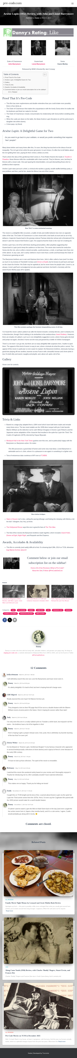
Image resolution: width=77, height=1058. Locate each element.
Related (14, 92)
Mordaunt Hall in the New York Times (19, 441)
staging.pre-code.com (10, 653)
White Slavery (40, 613)
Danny (10, 683)
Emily (9, 791)
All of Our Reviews (42, 568)
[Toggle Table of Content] (44, 74)
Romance (68, 610)
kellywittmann (12, 675)
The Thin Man (50, 527)
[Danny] (38, 637)
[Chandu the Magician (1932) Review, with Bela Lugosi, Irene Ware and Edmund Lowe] (13, 591)
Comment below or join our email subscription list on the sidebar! (25, 89)
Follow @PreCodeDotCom (53, 570)
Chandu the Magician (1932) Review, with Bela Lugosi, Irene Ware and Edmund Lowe (12, 601)
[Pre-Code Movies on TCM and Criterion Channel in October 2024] (38, 591)
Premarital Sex (57, 610)
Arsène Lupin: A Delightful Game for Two (18, 80)
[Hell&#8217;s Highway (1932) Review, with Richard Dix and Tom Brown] (62, 591)
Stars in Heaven (12, 519)
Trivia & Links (9, 85)
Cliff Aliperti (12, 695)
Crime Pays (40, 610)
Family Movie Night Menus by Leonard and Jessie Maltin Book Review (33, 903)
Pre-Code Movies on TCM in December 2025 (22, 1036)
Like (48, 610)
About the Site (37, 570)
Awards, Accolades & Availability (15, 87)
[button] (34, 407)
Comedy (31, 610)
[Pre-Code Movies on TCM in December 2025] (38, 1006)
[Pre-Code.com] (13, 3)
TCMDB (44, 455)
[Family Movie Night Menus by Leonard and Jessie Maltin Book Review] (38, 873)
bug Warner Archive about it (16, 550)
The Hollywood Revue (14, 527)
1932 (13, 610)
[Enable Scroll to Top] (73, 1053)
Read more (9, 911)
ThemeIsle (45, 1053)
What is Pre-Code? (57, 568)
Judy (9, 717)
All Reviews (21, 610)
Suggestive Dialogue (26, 613)
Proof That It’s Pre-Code (12, 77)
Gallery (7, 82)
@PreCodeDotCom (38, 655)
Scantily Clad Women (10, 613)
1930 (6, 967)
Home (33, 568)
